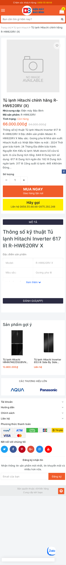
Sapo (40, 492)
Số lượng (8, 174)
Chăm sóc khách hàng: (32, 2)
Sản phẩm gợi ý (17, 324)
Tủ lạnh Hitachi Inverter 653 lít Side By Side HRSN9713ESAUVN (47, 361)
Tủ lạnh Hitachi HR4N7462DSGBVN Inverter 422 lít (14, 361)
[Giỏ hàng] (60, 11)
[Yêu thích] (57, 45)
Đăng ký (57, 476)
